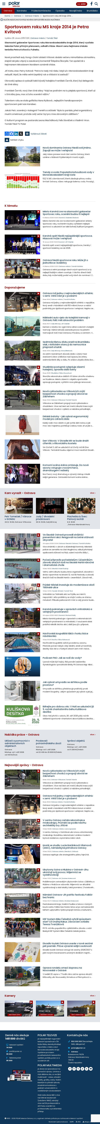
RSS (79, 1122)
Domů (7, 16)
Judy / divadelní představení (45, 518)
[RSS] (86, 1069)
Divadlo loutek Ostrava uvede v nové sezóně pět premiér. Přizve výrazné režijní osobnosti (68, 945)
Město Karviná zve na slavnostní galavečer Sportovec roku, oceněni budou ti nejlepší (67, 213)
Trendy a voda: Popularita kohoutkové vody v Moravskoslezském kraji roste (68, 173)
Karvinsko (22, 10)
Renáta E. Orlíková (71, 851)
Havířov (54, 640)
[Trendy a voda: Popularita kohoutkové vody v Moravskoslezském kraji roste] (22, 181)
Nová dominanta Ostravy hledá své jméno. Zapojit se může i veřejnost (67, 149)
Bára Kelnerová (64, 640)
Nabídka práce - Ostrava (22, 734)
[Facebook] (70, 1069)
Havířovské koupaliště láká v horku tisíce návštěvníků (65, 635)
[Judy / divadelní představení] (50, 506)
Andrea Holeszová (69, 878)
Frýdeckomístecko (41, 10)
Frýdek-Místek (57, 591)
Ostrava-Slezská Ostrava (68, 543)
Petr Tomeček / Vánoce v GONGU (18, 518)
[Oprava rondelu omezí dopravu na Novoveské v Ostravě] (22, 976)
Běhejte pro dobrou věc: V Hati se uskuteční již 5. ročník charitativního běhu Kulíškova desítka (68, 709)
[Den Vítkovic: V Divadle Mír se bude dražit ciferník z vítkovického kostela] (22, 449)
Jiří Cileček (69, 242)
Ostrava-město (32, 16)
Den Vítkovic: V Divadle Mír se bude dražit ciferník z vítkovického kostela (66, 442)
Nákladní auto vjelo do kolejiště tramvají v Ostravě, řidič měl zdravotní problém (66, 319)
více (92, 493)
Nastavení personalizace (58, 1122)
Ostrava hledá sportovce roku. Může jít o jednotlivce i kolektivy (65, 261)
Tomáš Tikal (51, 38)
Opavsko (60, 10)
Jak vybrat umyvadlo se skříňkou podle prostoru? (65, 683)
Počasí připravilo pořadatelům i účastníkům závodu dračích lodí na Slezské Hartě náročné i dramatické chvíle (68, 562)
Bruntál (55, 569)
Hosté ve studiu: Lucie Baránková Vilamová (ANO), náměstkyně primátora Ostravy (67, 846)
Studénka (54, 373)
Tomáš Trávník (71, 400)
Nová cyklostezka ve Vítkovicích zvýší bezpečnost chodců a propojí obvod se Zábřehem (65, 394)
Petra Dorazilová (65, 373)
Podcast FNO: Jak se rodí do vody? (62, 657)
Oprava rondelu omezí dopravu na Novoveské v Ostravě (62, 969)
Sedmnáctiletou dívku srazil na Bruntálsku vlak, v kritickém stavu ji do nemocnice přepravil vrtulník (66, 344)
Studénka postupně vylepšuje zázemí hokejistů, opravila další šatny (64, 368)
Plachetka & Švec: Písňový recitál (77, 518)
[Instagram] (74, 1069)
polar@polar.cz (78, 1048)
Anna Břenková (66, 351)
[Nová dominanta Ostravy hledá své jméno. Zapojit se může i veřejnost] (22, 156)
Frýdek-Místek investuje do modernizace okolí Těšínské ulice (68, 586)
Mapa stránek (90, 1122)
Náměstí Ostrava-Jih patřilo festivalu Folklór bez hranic (67, 896)
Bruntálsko (92, 10)
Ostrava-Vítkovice (58, 400)
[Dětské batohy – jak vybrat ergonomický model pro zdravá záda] (22, 425)
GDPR (72, 1122)
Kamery (10, 996)
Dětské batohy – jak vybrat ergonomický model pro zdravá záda (65, 418)
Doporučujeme (15, 287)
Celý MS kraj (55, 324)
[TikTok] (82, 1069)
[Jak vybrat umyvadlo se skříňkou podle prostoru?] (22, 691)
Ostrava (8, 10)
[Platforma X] (78, 1069)
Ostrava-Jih (56, 878)
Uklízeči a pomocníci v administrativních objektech (17, 743)
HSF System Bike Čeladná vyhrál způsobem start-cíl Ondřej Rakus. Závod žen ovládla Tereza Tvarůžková (67, 922)
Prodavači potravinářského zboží (48, 742)
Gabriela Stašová (72, 218)
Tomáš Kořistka (77, 266)
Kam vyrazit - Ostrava (20, 493)
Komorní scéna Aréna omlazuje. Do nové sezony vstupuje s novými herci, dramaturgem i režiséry (66, 468)
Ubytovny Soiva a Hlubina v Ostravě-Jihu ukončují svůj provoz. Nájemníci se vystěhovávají (65, 872)
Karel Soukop (63, 569)
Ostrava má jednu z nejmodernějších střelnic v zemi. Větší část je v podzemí (68, 294)
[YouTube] (91, 1069)
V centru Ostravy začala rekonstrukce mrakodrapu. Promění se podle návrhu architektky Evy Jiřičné (64, 823)
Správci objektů (76, 740)
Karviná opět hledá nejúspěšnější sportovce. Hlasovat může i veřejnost (68, 237)
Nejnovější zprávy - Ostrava (24, 765)
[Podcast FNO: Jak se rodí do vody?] (22, 666)
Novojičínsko (75, 10)
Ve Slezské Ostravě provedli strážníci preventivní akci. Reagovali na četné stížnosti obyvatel (68, 537)
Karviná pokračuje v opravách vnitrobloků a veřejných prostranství (67, 610)
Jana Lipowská (70, 829)
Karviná (62, 218)
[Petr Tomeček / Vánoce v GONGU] (19, 506)
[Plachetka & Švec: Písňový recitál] (81, 506)
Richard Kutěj (71, 615)
